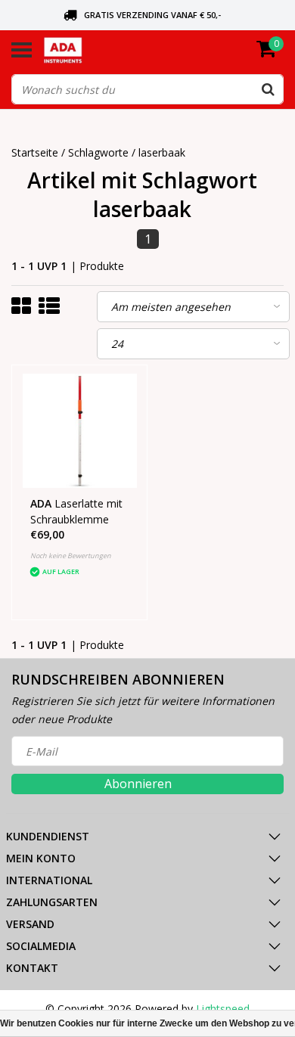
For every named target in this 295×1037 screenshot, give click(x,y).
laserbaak (161, 152)
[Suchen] (267, 89)
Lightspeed (223, 1008)
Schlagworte (98, 152)
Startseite (34, 152)
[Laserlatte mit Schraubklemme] (80, 431)
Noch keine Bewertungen (70, 555)
